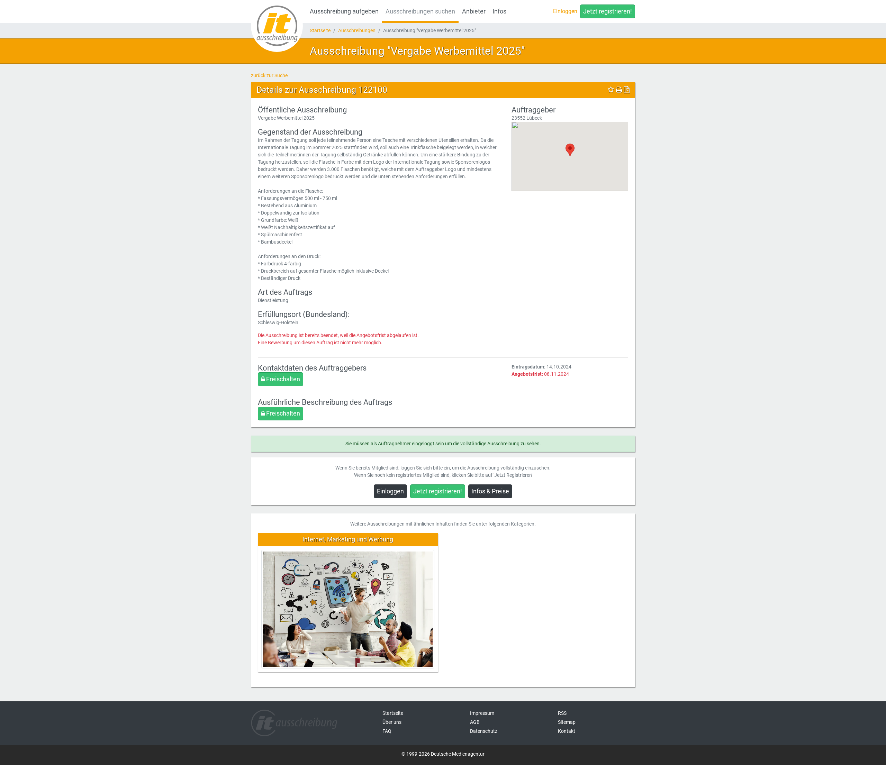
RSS (562, 713)
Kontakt (566, 731)
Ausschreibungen (357, 30)
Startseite (320, 30)
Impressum (482, 713)
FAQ (386, 731)
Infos (499, 11)
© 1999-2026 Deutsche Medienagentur (443, 754)
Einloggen (565, 11)
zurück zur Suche (269, 75)
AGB (475, 722)
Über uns (391, 722)
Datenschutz (483, 731)
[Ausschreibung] (277, 26)
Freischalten (282, 379)
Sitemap (567, 722)
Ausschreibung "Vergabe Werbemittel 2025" (417, 50)
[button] (570, 150)
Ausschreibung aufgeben (344, 11)
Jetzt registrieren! (607, 11)
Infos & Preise (490, 491)
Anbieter (474, 11)
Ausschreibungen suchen (420, 11)
